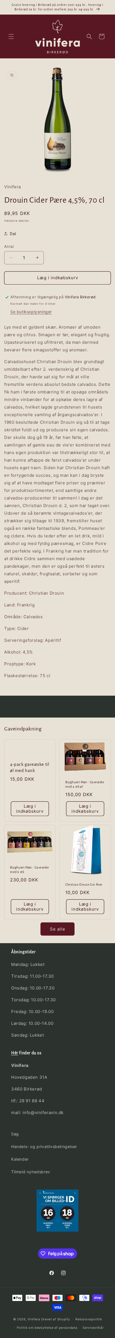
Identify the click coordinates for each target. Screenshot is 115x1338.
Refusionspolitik (88, 1319)
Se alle (57, 929)
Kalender (20, 1159)
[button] (11, 36)
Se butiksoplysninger (31, 311)
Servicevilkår (93, 1328)
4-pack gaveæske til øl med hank (29, 767)
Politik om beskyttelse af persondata (47, 1328)
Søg (15, 1133)
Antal (9, 246)
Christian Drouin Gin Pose (83, 884)
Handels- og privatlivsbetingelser (44, 1146)
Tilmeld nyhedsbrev (30, 1171)
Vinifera (34, 1319)
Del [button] (13, 233)
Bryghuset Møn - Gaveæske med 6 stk (29, 870)
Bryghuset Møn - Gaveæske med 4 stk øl (84, 785)
